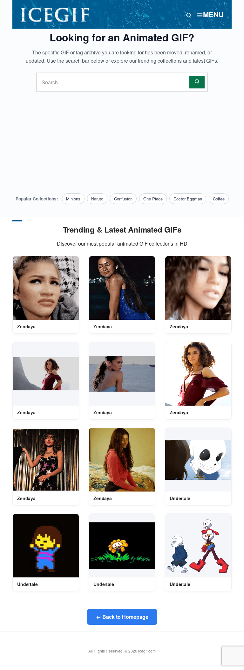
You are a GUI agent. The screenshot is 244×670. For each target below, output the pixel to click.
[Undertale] (198, 460)
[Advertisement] (122, 142)
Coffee (219, 199)
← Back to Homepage (122, 616)
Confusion (123, 199)
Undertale (180, 498)
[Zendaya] (46, 288)
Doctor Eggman (187, 199)
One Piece (153, 199)
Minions (73, 199)
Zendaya (26, 326)
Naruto (97, 199)
